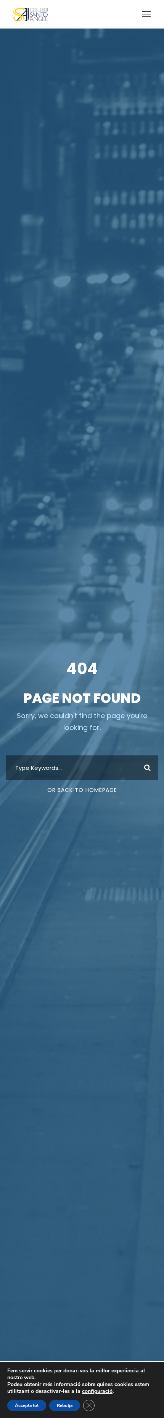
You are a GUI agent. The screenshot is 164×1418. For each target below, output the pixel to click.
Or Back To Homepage (82, 790)
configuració (97, 1391)
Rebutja (64, 1405)
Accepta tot (27, 1405)
